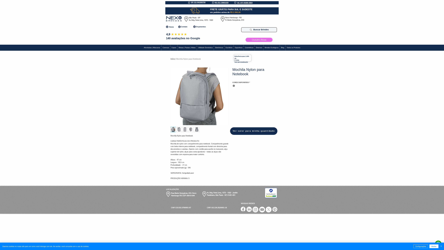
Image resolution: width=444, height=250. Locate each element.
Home (171, 27)
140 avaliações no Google (183, 38)
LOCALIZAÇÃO (172, 189)
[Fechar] (441, 246)
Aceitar (433, 246)
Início (173, 59)
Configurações (420, 246)
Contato (184, 27)
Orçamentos (201, 27)
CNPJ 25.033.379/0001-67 (181, 208)
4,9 (168, 34)
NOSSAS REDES (248, 203)
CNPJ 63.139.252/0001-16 (217, 208)
